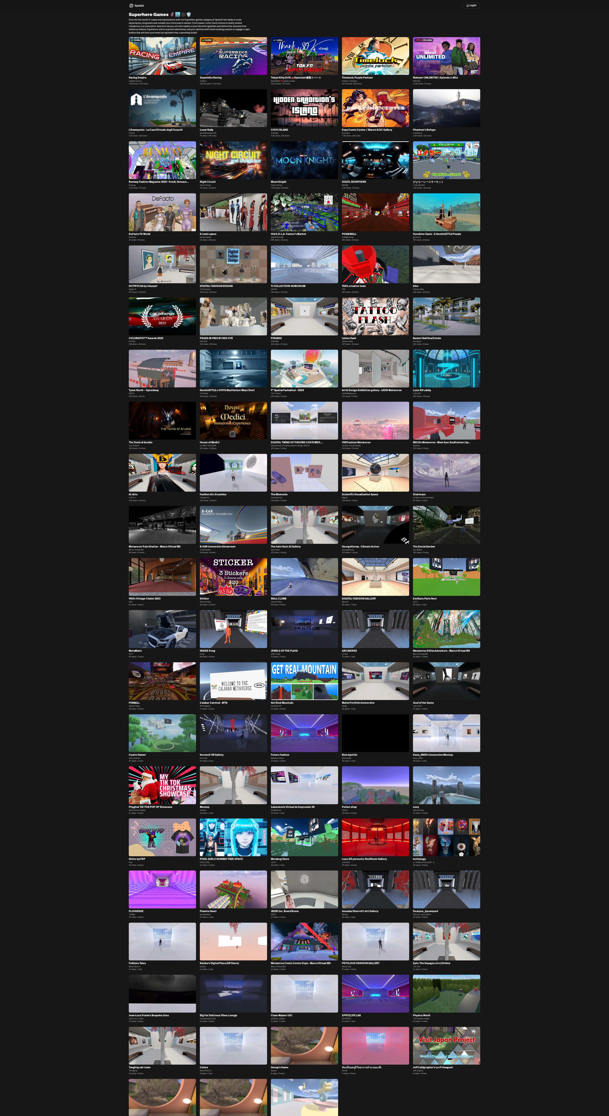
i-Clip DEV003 (419, 185)
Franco (132, 133)
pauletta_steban (278, 1019)
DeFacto (132, 237)
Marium (345, 602)
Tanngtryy (133, 1071)
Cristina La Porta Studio (423, 498)
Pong (202, 654)
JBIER (273, 915)
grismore (417, 237)
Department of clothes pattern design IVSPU (290, 446)
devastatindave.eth (208, 133)
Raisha (203, 967)
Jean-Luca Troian (136, 1019)
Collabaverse (348, 237)
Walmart (416, 81)
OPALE (345, 810)
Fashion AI (204, 498)
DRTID (131, 394)
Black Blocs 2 (206, 1071)
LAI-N (415, 602)
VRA (130, 602)
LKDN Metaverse (349, 394)
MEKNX (345, 185)
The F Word (276, 394)
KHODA (132, 342)
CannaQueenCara (208, 1019)
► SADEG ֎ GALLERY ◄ (423, 863)
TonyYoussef (205, 550)
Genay (273, 1071)
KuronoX (203, 758)
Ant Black (417, 342)
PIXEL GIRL (205, 863)
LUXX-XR (417, 394)
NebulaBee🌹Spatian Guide (283, 81)
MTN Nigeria (205, 706)
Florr (131, 654)
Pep (130, 863)
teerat (344, 1071)
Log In (473, 5)
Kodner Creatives (349, 81)
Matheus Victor (277, 758)
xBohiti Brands (277, 237)
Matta (344, 706)
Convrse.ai (417, 133)
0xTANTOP (346, 1019)
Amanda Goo (276, 498)
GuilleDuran (276, 810)
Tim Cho (416, 967)
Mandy (345, 915)
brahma (416, 446)
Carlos (345, 654)
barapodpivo (205, 915)
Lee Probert (134, 446)
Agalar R (132, 289)
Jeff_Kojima (418, 1071)
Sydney (203, 810)
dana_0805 (418, 758)
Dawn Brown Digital (137, 810)
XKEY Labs (275, 654)
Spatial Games (135, 81)
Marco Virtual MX (136, 550)
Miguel (345, 498)
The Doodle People (421, 1019)
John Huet (275, 550)
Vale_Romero (135, 758)
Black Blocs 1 (134, 967)
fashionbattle (205, 237)
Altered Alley (418, 289)
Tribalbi (132, 915)
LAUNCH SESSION (208, 446)
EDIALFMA (346, 758)
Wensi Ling (346, 967)
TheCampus (205, 289)
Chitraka (274, 133)
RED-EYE (203, 342)
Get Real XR (276, 706)
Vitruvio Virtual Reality (351, 446)
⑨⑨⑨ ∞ (132, 498)
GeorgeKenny (348, 550)
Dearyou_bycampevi (422, 915)
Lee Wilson (417, 550)
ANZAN (274, 289)
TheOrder (204, 394)
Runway (132, 185)
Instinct (203, 81)
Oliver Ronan (205, 185)
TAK (343, 289)
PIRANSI (275, 342)
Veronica (346, 133)
